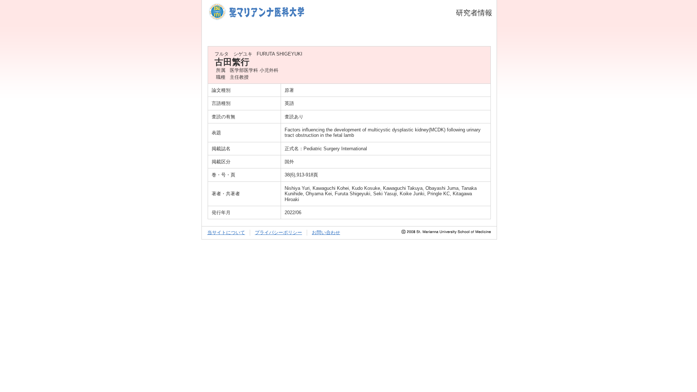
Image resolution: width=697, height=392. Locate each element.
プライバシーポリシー (278, 232)
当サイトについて (226, 232)
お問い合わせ (326, 232)
